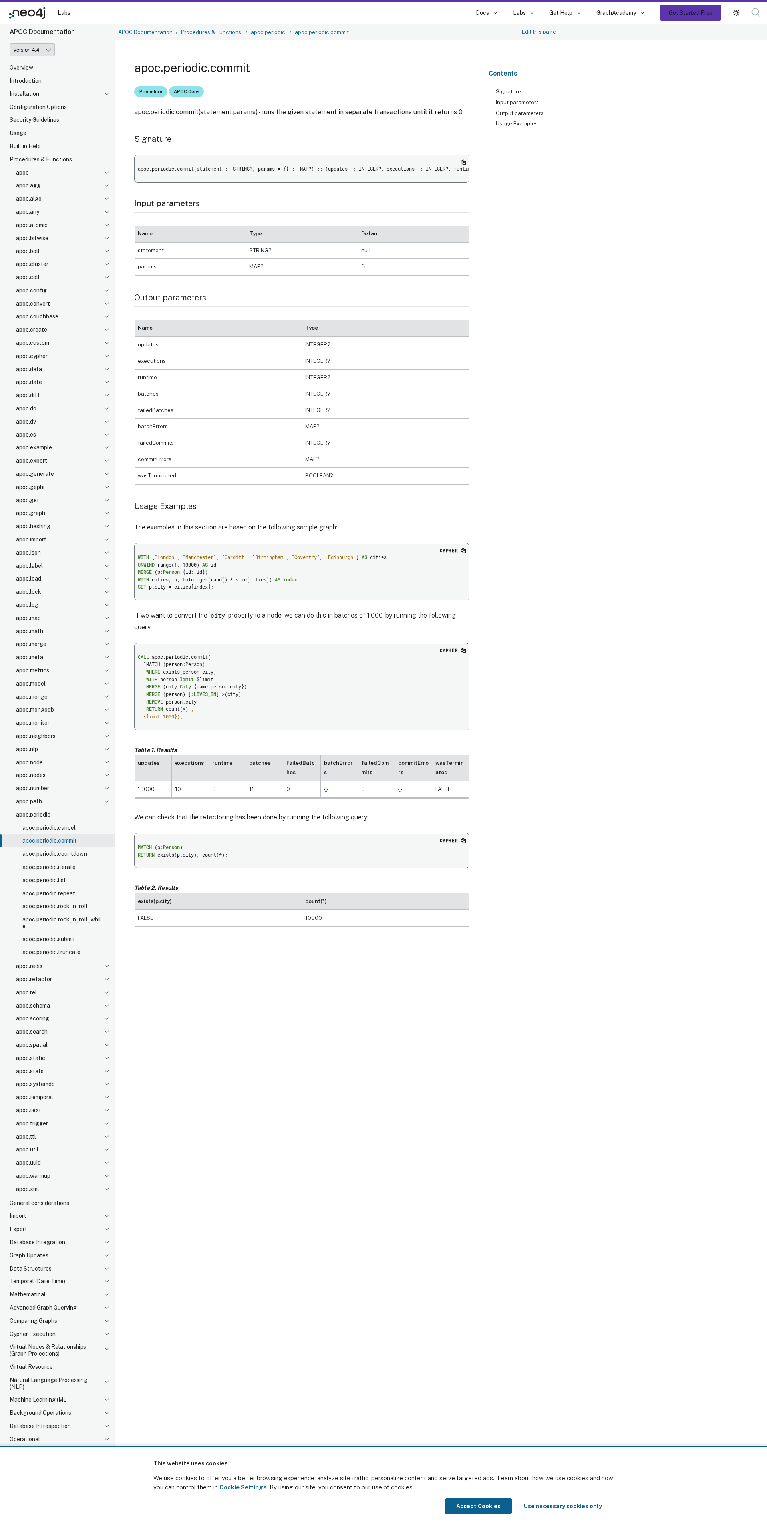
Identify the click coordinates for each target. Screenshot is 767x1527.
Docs (482, 12)
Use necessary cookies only (563, 1506)
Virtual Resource (31, 1367)
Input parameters (517, 102)
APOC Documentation (145, 32)
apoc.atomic (32, 225)
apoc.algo (29, 198)
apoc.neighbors (36, 736)
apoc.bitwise (32, 238)
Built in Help (25, 146)
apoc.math (29, 631)
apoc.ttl (26, 1136)
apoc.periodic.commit (49, 840)
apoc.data (29, 369)
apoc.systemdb (35, 1084)
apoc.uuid (28, 1162)
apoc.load (28, 579)
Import (18, 1216)
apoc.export (31, 460)
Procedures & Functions (41, 159)
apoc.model (31, 683)
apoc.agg (28, 186)
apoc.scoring (32, 1019)
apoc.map (28, 618)
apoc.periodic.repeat (48, 893)
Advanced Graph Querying (43, 1307)
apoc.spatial (32, 1045)
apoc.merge (31, 644)
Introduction (26, 81)
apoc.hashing (33, 526)
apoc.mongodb (35, 709)
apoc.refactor (34, 979)
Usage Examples (517, 123)
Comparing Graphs (33, 1321)
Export (18, 1229)
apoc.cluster (32, 264)
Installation (24, 94)
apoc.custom (32, 343)
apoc (22, 172)
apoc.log (27, 605)
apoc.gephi (30, 487)
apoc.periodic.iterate (49, 867)
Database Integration (37, 1242)
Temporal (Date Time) (37, 1281)
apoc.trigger (32, 1123)
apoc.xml (27, 1189)
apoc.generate (35, 474)
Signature (508, 91)
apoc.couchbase (37, 317)
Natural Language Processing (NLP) (48, 1383)
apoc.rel (26, 992)
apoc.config (31, 290)
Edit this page (539, 31)
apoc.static (30, 1058)
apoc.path (29, 801)
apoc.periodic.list (44, 880)
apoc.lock (28, 592)
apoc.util (27, 1150)
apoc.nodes (31, 775)
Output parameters (520, 113)
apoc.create (31, 329)
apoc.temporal (34, 1097)
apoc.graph (30, 513)
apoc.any (27, 212)
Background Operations (40, 1413)
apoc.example (34, 448)
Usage (18, 133)
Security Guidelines (34, 120)
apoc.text (28, 1110)
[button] (736, 13)
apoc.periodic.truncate (51, 952)
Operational (25, 1439)
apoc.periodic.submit (48, 939)
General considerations (39, 1203)
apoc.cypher (32, 356)
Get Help (560, 12)
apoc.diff (28, 395)
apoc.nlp (27, 749)
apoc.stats (30, 1071)
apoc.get (27, 500)
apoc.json (28, 552)
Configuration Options (38, 107)
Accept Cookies (478, 1506)
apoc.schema (33, 1005)
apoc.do (26, 408)
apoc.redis (29, 966)
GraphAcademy (616, 12)
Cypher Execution (33, 1334)
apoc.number (32, 788)
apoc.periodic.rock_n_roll (54, 906)
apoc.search (32, 1031)
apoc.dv (26, 421)
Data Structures (31, 1268)
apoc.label (29, 566)
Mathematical (28, 1294)
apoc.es (26, 434)
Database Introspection (40, 1426)
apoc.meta (29, 657)
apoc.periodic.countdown (54, 854)
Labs (64, 12)
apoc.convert (33, 303)
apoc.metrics (32, 670)
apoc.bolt (28, 251)
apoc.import (31, 539)
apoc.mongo (32, 697)
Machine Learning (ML (38, 1400)
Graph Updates (29, 1255)
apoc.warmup (33, 1176)
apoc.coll (28, 277)
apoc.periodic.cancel (49, 828)
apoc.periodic (33, 814)
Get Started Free (691, 12)
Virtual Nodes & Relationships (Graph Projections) (48, 1350)
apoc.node (29, 762)
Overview (21, 67)
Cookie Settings (243, 1487)
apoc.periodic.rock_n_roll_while (61, 922)
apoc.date (29, 382)
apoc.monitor (33, 723)
